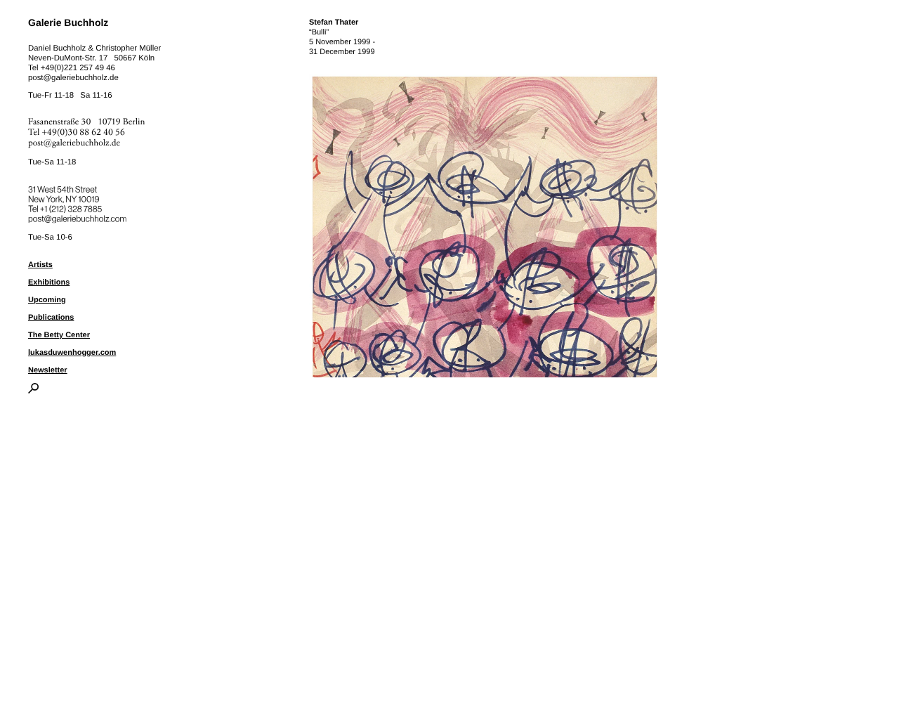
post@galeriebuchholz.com (79, 216)
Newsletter (47, 370)
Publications (51, 317)
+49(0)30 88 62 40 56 (83, 132)
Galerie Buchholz (68, 22)
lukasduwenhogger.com (72, 353)
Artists (40, 265)
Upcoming (47, 300)
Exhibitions (49, 282)
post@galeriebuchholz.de (73, 78)
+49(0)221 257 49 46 (78, 68)
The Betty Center (59, 335)
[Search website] (33, 390)
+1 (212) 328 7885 (81, 206)
